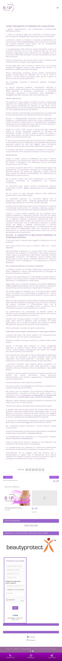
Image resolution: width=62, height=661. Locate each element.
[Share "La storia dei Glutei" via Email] (39, 469)
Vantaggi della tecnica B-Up (13, 508)
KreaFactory (17, 649)
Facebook (32, 637)
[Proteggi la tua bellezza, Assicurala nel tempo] (31, 554)
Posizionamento (26, 649)
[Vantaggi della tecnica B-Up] (17, 498)
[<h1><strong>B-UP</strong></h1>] (44, 498)
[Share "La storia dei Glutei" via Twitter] (30, 469)
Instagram (32, 640)
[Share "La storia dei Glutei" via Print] (43, 469)
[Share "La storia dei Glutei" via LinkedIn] (36, 469)
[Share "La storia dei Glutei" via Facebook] (26, 469)
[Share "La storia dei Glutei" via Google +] (33, 469)
